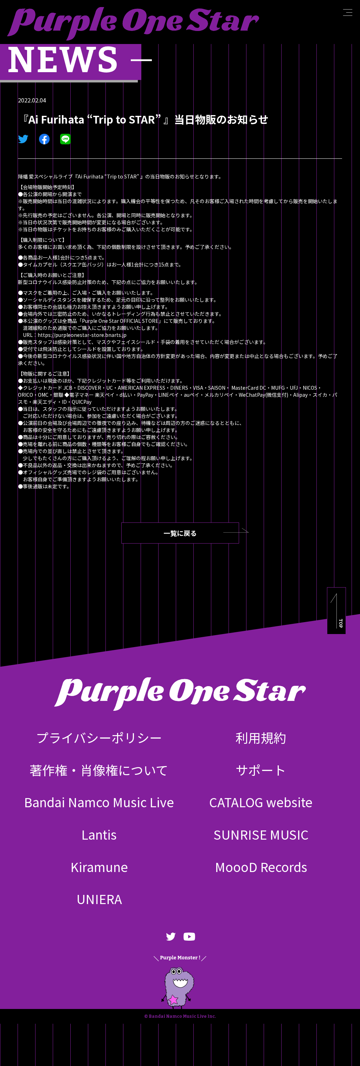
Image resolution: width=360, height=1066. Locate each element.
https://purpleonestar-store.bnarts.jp (82, 334)
